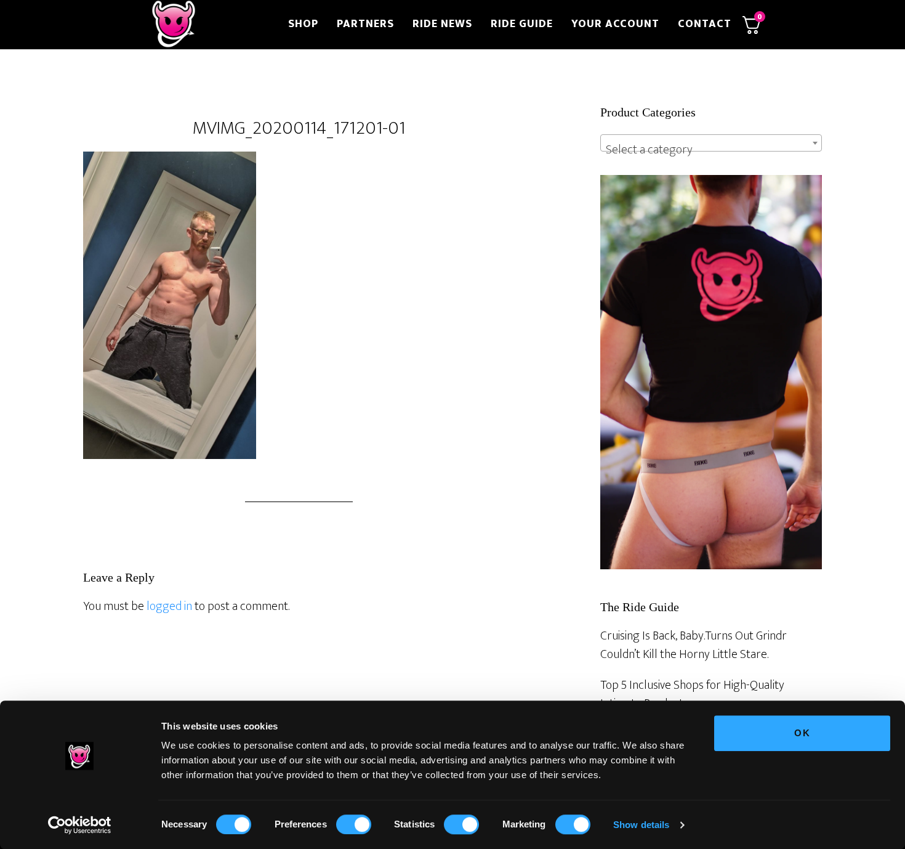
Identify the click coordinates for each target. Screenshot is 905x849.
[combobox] (711, 143)
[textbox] (711, 150)
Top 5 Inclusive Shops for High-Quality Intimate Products (692, 694)
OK (802, 733)
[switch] (353, 824)
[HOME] (211, 24)
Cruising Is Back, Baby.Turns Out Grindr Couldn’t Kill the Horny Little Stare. (693, 645)
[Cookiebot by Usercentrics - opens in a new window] (80, 825)
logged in (169, 606)
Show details (641, 824)
